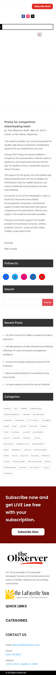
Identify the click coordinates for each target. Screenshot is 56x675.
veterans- (8, 473)
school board (18, 462)
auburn (24, 408)
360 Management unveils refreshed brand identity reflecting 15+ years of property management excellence (28, 350)
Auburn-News (36, 408)
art (16, 408)
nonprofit (16, 450)
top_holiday (35, 467)
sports (48, 462)
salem (6, 462)
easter (23, 426)
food (6, 432)
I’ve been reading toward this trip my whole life (27, 384)
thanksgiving (10, 467)
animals (7, 408)
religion (35, 456)
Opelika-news (40, 450)
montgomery (38, 444)
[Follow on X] (32, 16)
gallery (26, 432)
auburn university (12, 414)
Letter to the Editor (15, 134)
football (15, 432)
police (15, 456)
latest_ (37, 438)
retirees (45, 456)
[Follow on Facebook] (23, 16)
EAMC (14, 426)
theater (22, 467)
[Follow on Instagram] (28, 16)
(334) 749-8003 (13, 654)
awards (26, 414)
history (16, 438)
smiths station (35, 462)
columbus (46, 420)
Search (47, 302)
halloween (38, 432)
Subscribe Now (28, 532)
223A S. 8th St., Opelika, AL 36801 (22, 664)
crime (6, 426)
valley (46, 467)
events (43, 426)
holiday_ (27, 438)
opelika (27, 450)
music (6, 450)
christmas (19, 420)
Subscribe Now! (42, 6)
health (7, 438)
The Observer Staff (18, 130)
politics (24, 456)
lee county (9, 444)
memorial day (23, 444)
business (8, 420)
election (33, 426)
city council (33, 420)
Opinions (32, 134)
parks (6, 456)
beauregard (38, 414)
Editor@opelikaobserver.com (26, 645)
